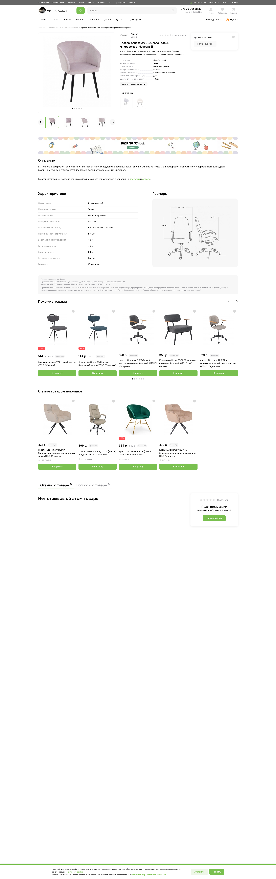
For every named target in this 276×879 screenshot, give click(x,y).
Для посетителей (71, 27)
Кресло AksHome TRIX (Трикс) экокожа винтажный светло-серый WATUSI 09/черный (218, 363)
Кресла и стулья (54, 27)
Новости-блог (58, 2)
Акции (132, 2)
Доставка (71, 2)
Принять (217, 872)
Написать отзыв (214, 518)
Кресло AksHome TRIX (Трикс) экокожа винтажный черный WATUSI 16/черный (138, 363)
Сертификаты (120, 2)
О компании (43, 2)
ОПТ (109, 2)
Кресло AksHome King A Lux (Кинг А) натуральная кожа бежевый (97, 453)
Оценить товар (179, 35)
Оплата (81, 2)
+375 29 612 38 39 (190, 10)
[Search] (173, 10)
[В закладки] (73, 311)
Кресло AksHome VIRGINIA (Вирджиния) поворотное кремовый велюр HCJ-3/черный (56, 452)
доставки (135, 179)
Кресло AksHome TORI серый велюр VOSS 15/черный (56, 364)
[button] (112, 122)
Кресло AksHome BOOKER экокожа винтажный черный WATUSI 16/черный (177, 363)
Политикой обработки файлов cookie (148, 875)
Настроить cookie (75, 872)
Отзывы (90, 2)
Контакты (101, 2)
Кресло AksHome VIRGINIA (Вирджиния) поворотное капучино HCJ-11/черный (177, 452)
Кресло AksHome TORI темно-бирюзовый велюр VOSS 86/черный (97, 364)
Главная (41, 27)
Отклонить (199, 872)
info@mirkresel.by (193, 12)
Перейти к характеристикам (133, 84)
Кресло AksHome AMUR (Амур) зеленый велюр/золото (135, 453)
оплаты (146, 179)
